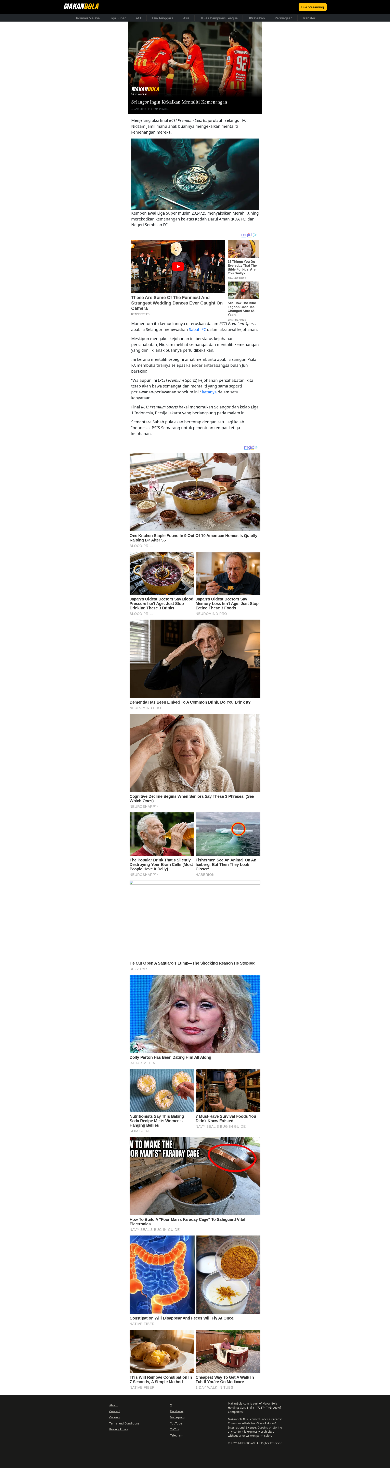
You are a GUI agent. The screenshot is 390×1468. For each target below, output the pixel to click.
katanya (209, 392)
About (113, 1405)
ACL (139, 18)
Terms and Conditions (124, 1423)
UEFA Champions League (218, 18)
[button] (195, 174)
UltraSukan (256, 18)
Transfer (308, 18)
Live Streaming (312, 7)
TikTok (174, 1429)
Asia (186, 18)
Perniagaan (283, 18)
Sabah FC (197, 329)
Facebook (176, 1411)
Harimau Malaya (87, 18)
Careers (114, 1417)
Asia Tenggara (162, 18)
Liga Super (118, 18)
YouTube (176, 1423)
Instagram (177, 1417)
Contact (114, 1411)
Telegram (176, 1435)
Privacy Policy (118, 1429)
